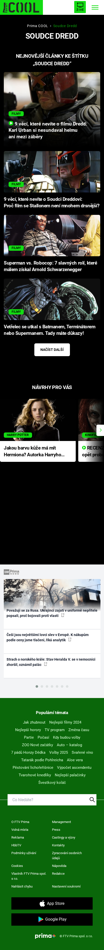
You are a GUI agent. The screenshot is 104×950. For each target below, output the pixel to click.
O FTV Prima (20, 822)
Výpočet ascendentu (74, 767)
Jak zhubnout (34, 722)
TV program (55, 730)
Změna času (78, 730)
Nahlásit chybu (22, 886)
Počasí (43, 737)
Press (56, 830)
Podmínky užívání (23, 853)
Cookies (17, 866)
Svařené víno (82, 752)
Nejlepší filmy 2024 (65, 722)
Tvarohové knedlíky (35, 775)
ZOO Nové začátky (37, 745)
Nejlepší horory (28, 730)
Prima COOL (37, 26)
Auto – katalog (69, 745)
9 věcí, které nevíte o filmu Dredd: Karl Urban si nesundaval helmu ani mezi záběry (48, 130)
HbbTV (16, 845)
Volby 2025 (58, 752)
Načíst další (52, 350)
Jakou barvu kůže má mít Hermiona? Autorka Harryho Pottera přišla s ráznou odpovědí (32, 451)
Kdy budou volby (66, 737)
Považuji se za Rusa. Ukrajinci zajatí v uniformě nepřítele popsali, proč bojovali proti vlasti (52, 613)
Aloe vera (75, 760)
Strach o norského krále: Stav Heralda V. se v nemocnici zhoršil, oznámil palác (51, 662)
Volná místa (19, 830)
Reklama (17, 837)
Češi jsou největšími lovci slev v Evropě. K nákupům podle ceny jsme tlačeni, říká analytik (48, 637)
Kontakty (58, 845)
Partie (29, 737)
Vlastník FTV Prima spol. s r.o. (28, 876)
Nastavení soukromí (66, 886)
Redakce (58, 873)
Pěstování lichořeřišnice (33, 767)
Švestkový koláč (52, 782)
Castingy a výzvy (63, 837)
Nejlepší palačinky (70, 775)
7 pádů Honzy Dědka (28, 752)
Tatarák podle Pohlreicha (42, 760)
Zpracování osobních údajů (67, 855)
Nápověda (59, 866)
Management (61, 822)
